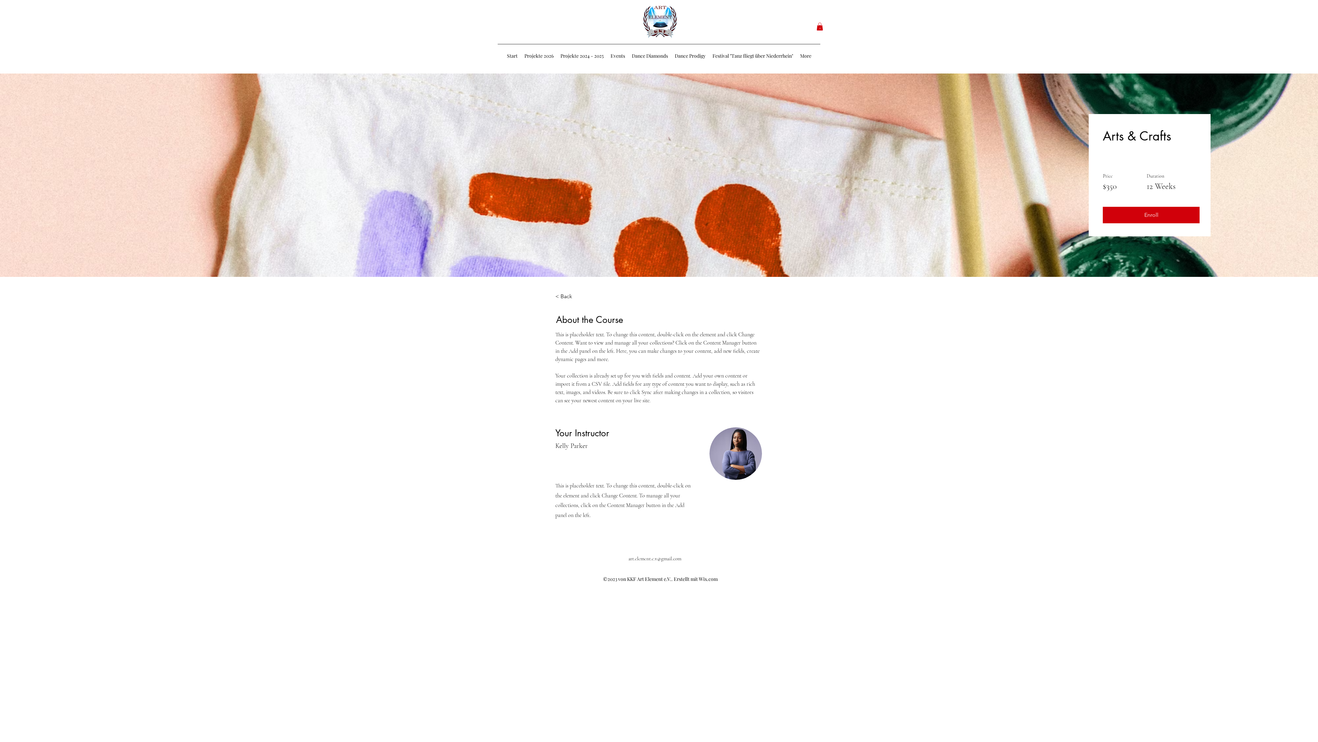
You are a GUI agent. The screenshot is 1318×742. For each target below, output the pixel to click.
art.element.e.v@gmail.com (654, 558)
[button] (820, 27)
